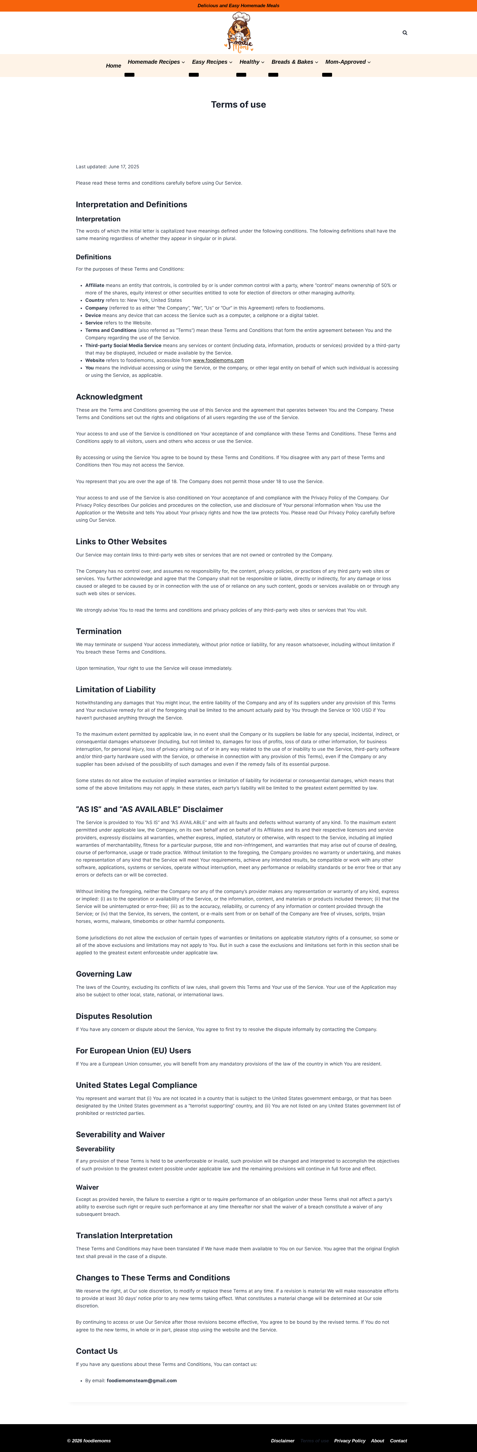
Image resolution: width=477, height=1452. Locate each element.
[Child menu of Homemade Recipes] (129, 75)
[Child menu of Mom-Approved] (327, 75)
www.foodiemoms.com (218, 360)
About (377, 1440)
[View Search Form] (405, 33)
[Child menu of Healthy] (241, 75)
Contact (398, 1440)
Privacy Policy (349, 1440)
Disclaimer (283, 1440)
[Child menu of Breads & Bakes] (273, 75)
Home (113, 66)
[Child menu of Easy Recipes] (194, 75)
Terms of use (314, 1440)
